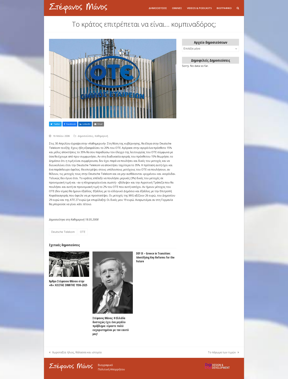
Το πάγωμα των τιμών (222, 352)
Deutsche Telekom (63, 232)
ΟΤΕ (82, 232)
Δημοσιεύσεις (85, 136)
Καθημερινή (101, 136)
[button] (238, 8)
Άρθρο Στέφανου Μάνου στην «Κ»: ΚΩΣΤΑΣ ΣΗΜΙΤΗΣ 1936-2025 (68, 283)
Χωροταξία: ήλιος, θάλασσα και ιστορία (75, 352)
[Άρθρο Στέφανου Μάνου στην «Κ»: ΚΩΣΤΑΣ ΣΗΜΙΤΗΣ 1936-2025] (69, 264)
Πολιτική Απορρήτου (111, 369)
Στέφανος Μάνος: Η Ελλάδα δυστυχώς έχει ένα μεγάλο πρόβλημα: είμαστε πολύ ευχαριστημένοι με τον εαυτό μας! (110, 326)
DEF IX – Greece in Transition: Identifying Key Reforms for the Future (155, 257)
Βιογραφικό (105, 365)
